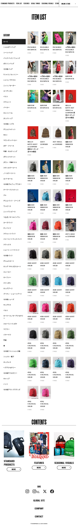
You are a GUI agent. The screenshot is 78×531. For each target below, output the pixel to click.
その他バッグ (8, 69)
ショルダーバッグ (9, 47)
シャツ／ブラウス (9, 80)
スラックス (7, 244)
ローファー (7, 277)
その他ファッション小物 (11, 351)
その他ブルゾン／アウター (12, 184)
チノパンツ (7, 228)
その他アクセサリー (10, 373)
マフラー (6, 329)
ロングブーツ (8, 288)
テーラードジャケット (11, 190)
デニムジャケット (9, 129)
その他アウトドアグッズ (11, 389)
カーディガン (8, 91)
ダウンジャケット (9, 157)
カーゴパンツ (8, 222)
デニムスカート (8, 261)
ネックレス (7, 362)
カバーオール (8, 179)
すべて (5, 41)
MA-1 (5, 135)
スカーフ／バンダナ (10, 324)
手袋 (4, 340)
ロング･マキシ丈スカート (12, 266)
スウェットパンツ (9, 233)
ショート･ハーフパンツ (11, 250)
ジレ (4, 195)
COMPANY (39, 508)
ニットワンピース (9, 211)
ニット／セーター (9, 85)
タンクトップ (8, 118)
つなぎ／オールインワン (11, 217)
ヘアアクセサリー (9, 367)
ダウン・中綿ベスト (10, 162)
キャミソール (8, 113)
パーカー (6, 107)
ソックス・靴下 (8, 356)
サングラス (7, 305)
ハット (5, 384)
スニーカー (7, 272)
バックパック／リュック (11, 58)
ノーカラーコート (9, 173)
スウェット (7, 102)
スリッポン (7, 283)
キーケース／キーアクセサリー (13, 317)
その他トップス (8, 124)
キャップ (6, 378)
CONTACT (39, 516)
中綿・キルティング (10, 151)
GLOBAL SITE (39, 500)
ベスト (5, 96)
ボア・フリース (8, 146)
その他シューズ (8, 299)
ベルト (5, 310)
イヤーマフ (7, 335)
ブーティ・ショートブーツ (12, 294)
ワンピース (7, 206)
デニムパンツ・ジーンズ (11, 200)
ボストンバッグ (8, 63)
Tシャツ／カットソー (10, 74)
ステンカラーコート (10, 168)
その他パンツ (8, 255)
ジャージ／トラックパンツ (12, 239)
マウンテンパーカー (10, 140)
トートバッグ (8, 52)
